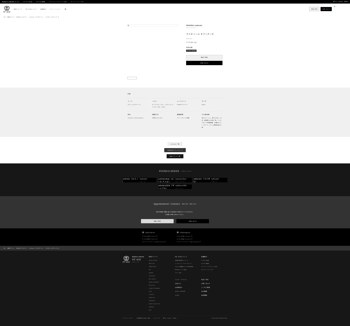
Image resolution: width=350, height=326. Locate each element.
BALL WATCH (152, 279)
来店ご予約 (204, 57)
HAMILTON (152, 297)
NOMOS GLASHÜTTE (154, 303)
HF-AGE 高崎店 (40, 1)
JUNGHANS (152, 300)
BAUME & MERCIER (154, 282)
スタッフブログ (180, 291)
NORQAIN (151, 307)
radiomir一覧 (175, 144)
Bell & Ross (152, 285)
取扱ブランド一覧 (175, 156)
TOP (4, 17)
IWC (150, 269)
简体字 (174, 318)
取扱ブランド (18, 9)
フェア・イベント (55, 9)
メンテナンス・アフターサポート (183, 263)
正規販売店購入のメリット (181, 260)
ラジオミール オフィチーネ (52, 17)
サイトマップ (156, 318)
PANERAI (151, 272)
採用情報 (204, 295)
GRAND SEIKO (152, 266)
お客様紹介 (178, 287)
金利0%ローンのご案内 (181, 269)
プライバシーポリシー (128, 318)
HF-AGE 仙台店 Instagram (184, 236)
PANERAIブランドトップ (175, 150)
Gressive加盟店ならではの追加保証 (184, 266)
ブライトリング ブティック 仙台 (58, 1)
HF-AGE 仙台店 (27, 1)
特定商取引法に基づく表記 (143, 318)
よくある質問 (205, 287)
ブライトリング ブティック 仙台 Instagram (188, 241)
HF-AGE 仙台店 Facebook (149, 236)
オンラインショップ (76, 1)
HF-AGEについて (31, 9)
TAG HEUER (152, 276)
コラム (177, 295)
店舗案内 (43, 9)
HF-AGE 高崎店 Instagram (184, 239)
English (340, 1)
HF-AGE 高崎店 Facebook (149, 239)
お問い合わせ (204, 63)
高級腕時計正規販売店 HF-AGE (10, 2)
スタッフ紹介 (178, 272)
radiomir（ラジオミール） (36, 17)
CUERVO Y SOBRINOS (154, 288)
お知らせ (178, 283)
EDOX (150, 291)
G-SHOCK (151, 294)
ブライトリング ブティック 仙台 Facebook (153, 241)
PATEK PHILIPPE (153, 260)
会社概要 (204, 291)
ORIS (150, 310)
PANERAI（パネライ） (22, 17)
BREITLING (152, 263)
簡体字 (346, 1)
